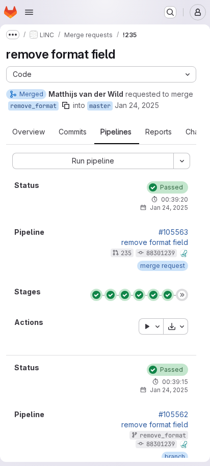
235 (126, 253)
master (100, 106)
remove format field (154, 242)
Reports (158, 132)
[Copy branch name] (66, 105)
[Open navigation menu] (29, 12)
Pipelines (116, 132)
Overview (28, 132)
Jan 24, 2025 (137, 105)
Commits (73, 132)
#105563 (173, 232)
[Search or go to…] (170, 12)
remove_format (33, 106)
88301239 (160, 253)
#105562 (173, 414)
